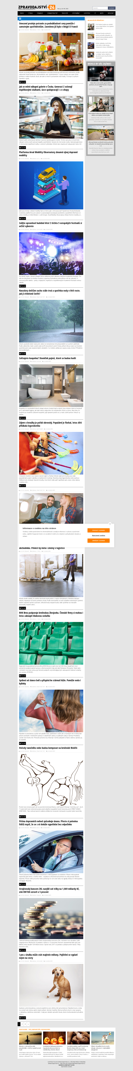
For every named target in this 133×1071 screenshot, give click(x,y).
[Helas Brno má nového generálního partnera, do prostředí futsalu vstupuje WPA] (101, 73)
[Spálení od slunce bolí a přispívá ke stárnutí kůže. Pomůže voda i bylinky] (51, 711)
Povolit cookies (98, 530)
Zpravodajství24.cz (63, 1062)
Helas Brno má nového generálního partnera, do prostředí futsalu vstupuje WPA (100, 84)
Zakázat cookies (98, 541)
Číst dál (23, 82)
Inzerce (61, 1065)
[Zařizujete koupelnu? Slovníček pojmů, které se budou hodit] (51, 385)
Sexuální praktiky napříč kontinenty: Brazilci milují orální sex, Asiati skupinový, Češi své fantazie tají (77, 1048)
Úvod (22, 13)
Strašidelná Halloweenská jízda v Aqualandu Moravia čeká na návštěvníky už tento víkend (53, 1048)
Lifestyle (87, 13)
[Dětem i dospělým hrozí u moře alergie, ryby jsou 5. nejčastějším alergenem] (102, 1038)
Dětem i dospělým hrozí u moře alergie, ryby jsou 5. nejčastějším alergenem (100, 1048)
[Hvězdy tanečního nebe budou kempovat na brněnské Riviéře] (51, 780)
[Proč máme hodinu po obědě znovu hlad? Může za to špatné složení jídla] (101, 104)
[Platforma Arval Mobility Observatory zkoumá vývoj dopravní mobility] (51, 185)
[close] (110, 524)
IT (95, 13)
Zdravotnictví (52, 13)
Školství (65, 13)
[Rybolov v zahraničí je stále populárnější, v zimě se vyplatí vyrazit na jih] (30, 1038)
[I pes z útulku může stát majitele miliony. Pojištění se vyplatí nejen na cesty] (51, 985)
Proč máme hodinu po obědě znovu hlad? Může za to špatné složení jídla (101, 114)
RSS (73, 1065)
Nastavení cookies (66, 1066)
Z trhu (30, 13)
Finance (40, 13)
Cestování (75, 13)
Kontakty (68, 1065)
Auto (101, 13)
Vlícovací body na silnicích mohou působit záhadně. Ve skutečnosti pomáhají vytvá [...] (101, 144)
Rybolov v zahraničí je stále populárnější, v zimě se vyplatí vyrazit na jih (30, 1048)
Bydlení (111, 13)
